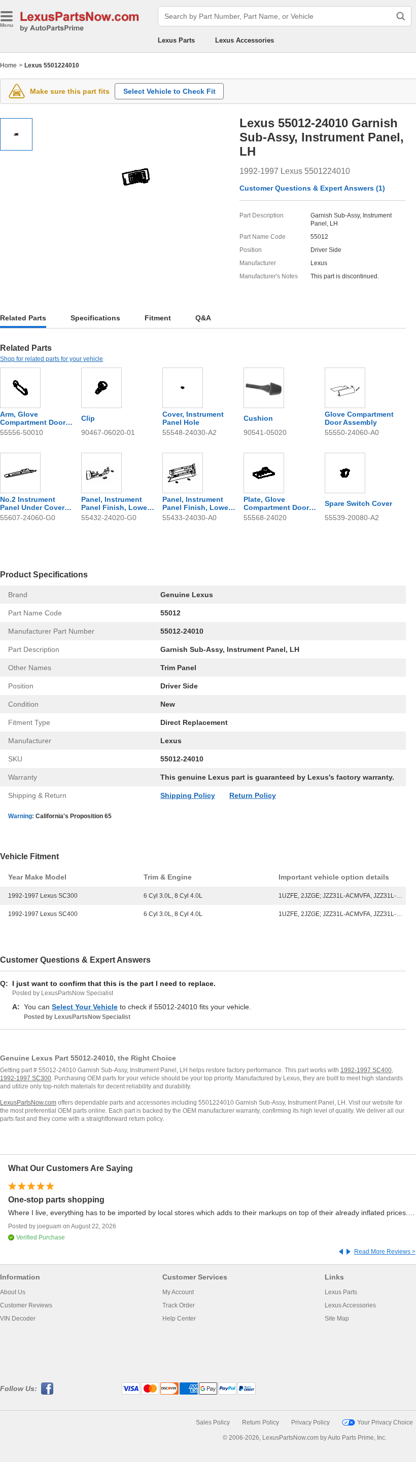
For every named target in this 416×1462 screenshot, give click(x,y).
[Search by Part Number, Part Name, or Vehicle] (401, 16)
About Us (12, 1292)
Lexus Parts (176, 40)
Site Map (337, 1318)
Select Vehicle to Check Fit (169, 91)
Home (8, 65)
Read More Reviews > (384, 1251)
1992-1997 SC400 (366, 1070)
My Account (178, 1292)
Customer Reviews (26, 1305)
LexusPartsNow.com (28, 1102)
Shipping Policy (187, 795)
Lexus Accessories (244, 40)
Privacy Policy (310, 1422)
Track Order (178, 1305)
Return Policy (252, 795)
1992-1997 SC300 (25, 1078)
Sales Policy (213, 1422)
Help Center (179, 1318)
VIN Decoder (18, 1318)
